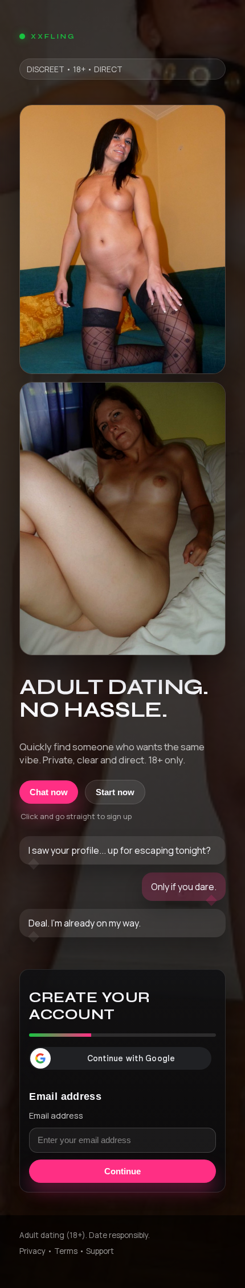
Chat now (49, 792)
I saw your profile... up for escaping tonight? (119, 850)
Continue (122, 1171)
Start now (115, 792)
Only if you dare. (184, 886)
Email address (56, 1115)
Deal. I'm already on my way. (84, 923)
